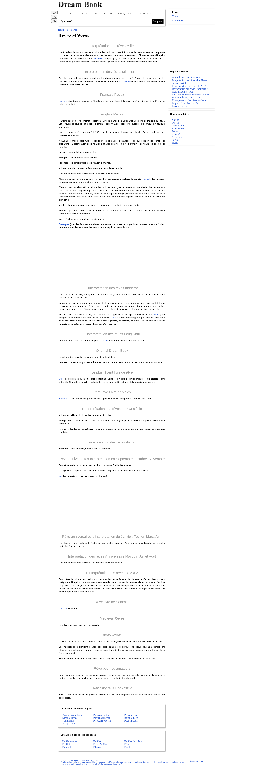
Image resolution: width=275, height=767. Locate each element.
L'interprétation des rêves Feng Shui (112, 334)
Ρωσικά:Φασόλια (102, 720)
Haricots (63, 101)
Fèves (74, 29)
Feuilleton (67, 744)
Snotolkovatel (112, 635)
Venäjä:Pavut (68, 723)
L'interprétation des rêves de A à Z (112, 573)
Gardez (98, 58)
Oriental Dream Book (112, 351)
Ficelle (127, 747)
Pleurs (175, 142)
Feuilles (97, 741)
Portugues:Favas (101, 717)
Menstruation (178, 125)
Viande (175, 119)
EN (54, 21)
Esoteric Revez (179, 106)
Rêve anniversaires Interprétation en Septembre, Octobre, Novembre (112, 459)
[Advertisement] (112, 257)
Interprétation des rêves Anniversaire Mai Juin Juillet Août (112, 556)
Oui (60, 379)
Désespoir (64, 224)
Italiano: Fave (131, 717)
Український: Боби (72, 715)
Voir (61, 476)
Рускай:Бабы (131, 720)
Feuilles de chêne (133, 741)
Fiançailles (67, 747)
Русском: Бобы (101, 715)
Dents (175, 131)
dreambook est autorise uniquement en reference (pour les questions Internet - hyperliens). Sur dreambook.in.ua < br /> (122, 763)
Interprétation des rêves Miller (112, 46)
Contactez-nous (196, 761)
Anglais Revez (112, 114)
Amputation (178, 128)
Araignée (176, 134)
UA (54, 12)
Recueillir (147, 179)
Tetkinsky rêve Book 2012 (112, 688)
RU (54, 16)
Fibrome (97, 747)
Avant (156, 314)
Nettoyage (177, 137)
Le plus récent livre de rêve (112, 372)
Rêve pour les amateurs (112, 668)
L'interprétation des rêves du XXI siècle (112, 409)
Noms (175, 16)
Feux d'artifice (100, 744)
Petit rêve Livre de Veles (112, 392)
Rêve (113, 317)
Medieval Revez (112, 618)
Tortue (175, 140)
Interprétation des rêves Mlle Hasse (112, 72)
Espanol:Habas (69, 717)
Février (127, 744)
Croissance (125, 81)
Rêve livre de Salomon (112, 602)
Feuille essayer (69, 741)
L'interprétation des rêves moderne (112, 288)
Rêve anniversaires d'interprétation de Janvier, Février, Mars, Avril (112, 537)
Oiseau (175, 122)
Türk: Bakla (68, 720)
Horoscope (177, 20)
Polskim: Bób (131, 715)
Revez (61, 29)
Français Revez (112, 95)
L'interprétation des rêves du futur (112, 442)
